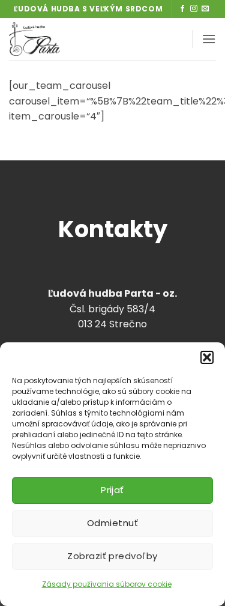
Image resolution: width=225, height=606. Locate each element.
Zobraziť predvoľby (112, 556)
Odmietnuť (112, 523)
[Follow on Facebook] (182, 9)
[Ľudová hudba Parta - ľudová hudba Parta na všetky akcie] (74, 39)
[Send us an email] (205, 9)
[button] (207, 357)
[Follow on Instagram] (193, 9)
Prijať (112, 489)
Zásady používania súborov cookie (107, 584)
